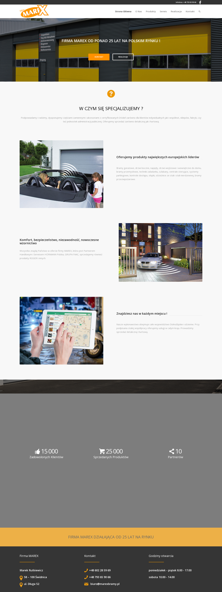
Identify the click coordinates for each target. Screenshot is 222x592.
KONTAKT (99, 57)
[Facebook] (200, 2)
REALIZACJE (123, 57)
